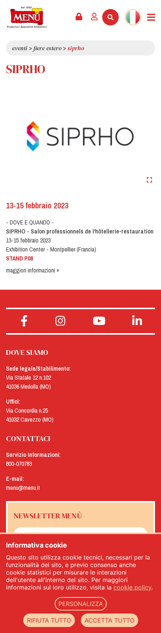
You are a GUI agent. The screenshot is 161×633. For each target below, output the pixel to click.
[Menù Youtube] (99, 321)
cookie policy (132, 587)
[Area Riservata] (79, 17)
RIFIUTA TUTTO (49, 620)
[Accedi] (94, 17)
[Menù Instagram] (60, 321)
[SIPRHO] (80, 135)
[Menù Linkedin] (137, 321)
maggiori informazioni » (32, 270)
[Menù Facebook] (24, 321)
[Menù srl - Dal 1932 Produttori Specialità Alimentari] (27, 17)
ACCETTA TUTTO (109, 620)
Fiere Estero (47, 48)
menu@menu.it (23, 487)
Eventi (19, 48)
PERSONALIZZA (80, 604)
